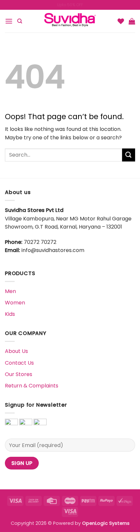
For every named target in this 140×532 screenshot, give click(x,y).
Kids (10, 314)
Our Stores (18, 374)
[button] (9, 21)
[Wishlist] (121, 21)
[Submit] (128, 154)
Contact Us (19, 363)
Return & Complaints (31, 385)
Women (15, 302)
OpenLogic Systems (106, 523)
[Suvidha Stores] (70, 21)
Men (10, 291)
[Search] (19, 21)
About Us (16, 351)
